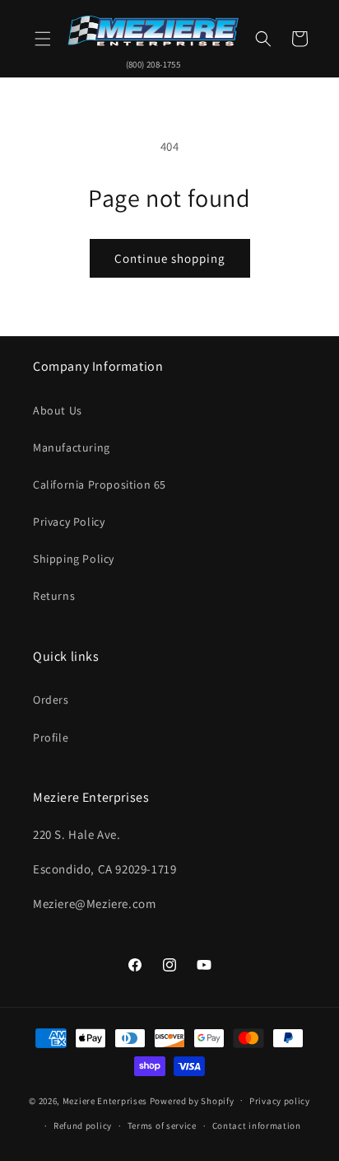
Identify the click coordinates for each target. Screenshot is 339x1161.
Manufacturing (71, 447)
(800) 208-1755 (153, 64)
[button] (43, 39)
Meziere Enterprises (105, 1100)
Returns (54, 595)
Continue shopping (169, 258)
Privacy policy (279, 1101)
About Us (57, 410)
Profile (50, 737)
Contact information (256, 1125)
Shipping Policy (73, 558)
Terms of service (162, 1125)
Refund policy (82, 1125)
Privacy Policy (68, 521)
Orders (51, 699)
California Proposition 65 (99, 484)
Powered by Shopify (192, 1100)
